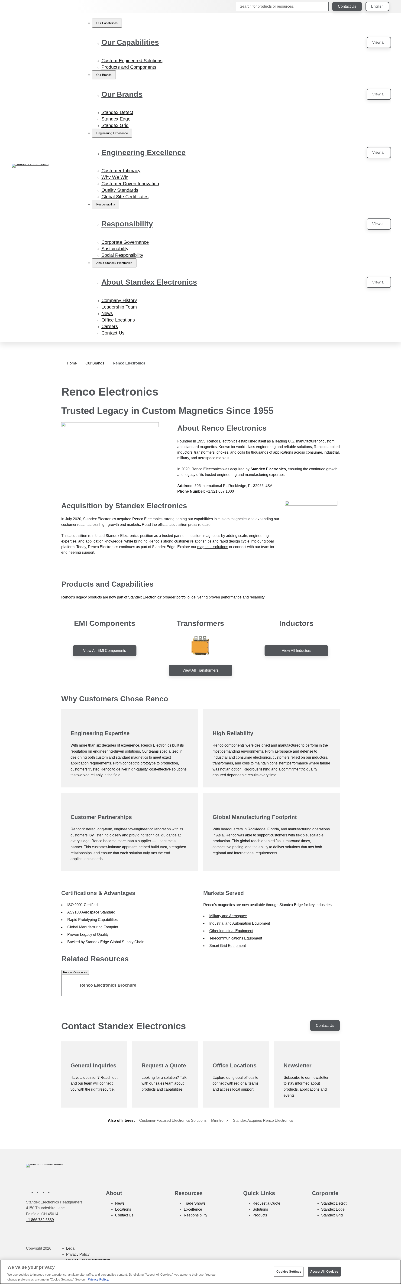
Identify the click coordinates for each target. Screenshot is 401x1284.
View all (378, 42)
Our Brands (121, 94)
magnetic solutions (212, 547)
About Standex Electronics (149, 282)
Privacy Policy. (98, 1279)
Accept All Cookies (324, 1271)
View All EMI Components (104, 651)
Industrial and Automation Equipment (239, 923)
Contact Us (347, 6)
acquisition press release (189, 525)
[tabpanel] (200, 985)
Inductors (296, 623)
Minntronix (219, 1120)
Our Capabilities (130, 42)
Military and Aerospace (228, 916)
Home (72, 363)
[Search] (321, 6)
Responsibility (127, 224)
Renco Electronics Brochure (108, 985)
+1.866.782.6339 (40, 1220)
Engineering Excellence (143, 152)
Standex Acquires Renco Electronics (263, 1120)
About (114, 1193)
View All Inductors (296, 651)
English (377, 6)
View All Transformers (200, 670)
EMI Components (104, 623)
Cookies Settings (288, 1271)
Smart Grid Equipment (227, 946)
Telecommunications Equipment (235, 938)
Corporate (325, 1193)
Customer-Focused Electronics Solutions (173, 1120)
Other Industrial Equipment (231, 931)
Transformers (200, 623)
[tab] (75, 972)
